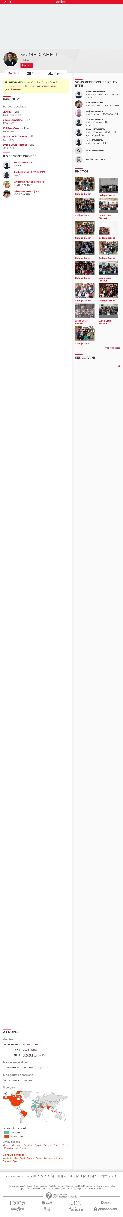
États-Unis (41, 1158)
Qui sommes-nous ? (17, 1186)
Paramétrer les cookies (31, 1189)
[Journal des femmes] (17, 1203)
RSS (80, 1186)
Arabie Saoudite (10, 1158)
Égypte (38, 1145)
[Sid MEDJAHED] (10, 59)
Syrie (15, 1161)
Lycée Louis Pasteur (15, 136)
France (57, 1145)
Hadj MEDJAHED (94, 111)
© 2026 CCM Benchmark (90, 1189)
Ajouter (27, 65)
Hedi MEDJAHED (94, 140)
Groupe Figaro (73, 1189)
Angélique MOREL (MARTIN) (29, 182)
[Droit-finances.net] (105, 1203)
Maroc (65, 1145)
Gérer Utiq (46, 1189)
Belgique (28, 1145)
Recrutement (89, 1186)
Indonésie (58, 1158)
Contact (61, 1186)
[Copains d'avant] (17, 1209)
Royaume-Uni (11, 1148)
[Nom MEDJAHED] (78, 150)
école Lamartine (13, 120)
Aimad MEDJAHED (95, 91)
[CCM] (47, 1203)
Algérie (6, 1145)
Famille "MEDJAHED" (96, 159)
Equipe (29, 1186)
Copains (58, 73)
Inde (49, 1158)
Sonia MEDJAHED (95, 102)
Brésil (22, 1158)
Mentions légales (58, 1189)
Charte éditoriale (40, 1186)
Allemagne (16, 1145)
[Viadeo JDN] (47, 1209)
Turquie (23, 1148)
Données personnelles (106, 1186)
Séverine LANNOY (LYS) (26, 191)
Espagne (47, 1145)
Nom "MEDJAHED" (95, 150)
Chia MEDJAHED (94, 119)
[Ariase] (76, 1209)
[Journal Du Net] (76, 1203)
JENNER (7, 111)
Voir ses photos (112, 347)
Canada (30, 1158)
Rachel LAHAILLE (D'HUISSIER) (30, 172)
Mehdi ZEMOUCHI (23, 162)
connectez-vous (26, 86)
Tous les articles (72, 1186)
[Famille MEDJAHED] (78, 159)
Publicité (52, 1186)
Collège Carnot (12, 128)
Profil (16, 73)
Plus (118, 365)
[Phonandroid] (105, 1209)
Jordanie (7, 1161)
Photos (36, 73)
